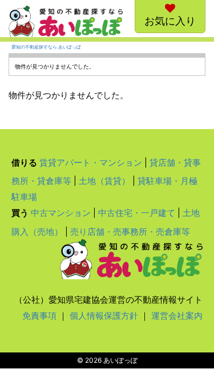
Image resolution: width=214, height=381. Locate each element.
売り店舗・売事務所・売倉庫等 (130, 231)
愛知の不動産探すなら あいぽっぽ (46, 47)
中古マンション (61, 212)
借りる (24, 162)
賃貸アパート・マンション (90, 162)
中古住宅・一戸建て (136, 212)
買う (20, 212)
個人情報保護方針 (104, 315)
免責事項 (39, 315)
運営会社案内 (177, 315)
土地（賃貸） (104, 180)
